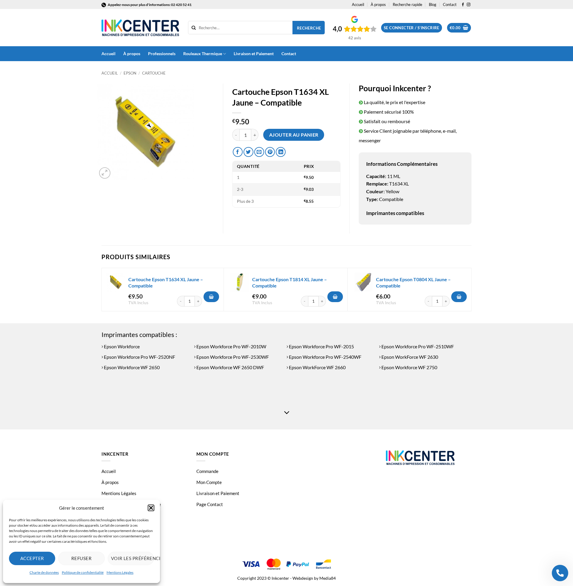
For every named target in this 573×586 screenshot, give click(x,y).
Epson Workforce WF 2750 (409, 367)
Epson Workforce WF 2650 (131, 367)
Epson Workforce (121, 346)
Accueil (358, 4)
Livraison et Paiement (254, 53)
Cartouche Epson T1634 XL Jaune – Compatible (165, 282)
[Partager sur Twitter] (248, 152)
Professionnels (161, 53)
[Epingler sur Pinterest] (270, 152)
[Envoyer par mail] (259, 152)
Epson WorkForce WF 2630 (409, 357)
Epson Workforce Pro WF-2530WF (232, 357)
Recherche (309, 28)
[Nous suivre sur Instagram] (468, 5)
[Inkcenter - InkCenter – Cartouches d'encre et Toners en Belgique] (140, 27)
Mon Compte (209, 482)
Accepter (32, 558)
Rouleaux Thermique (202, 53)
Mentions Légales (120, 572)
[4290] (335, 296)
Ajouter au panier (293, 134)
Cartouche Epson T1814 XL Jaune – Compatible (289, 282)
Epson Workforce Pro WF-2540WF (324, 357)
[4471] (459, 296)
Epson (130, 73)
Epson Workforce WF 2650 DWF (229, 367)
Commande (207, 471)
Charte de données (44, 572)
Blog (432, 4)
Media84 (327, 578)
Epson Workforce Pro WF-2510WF (417, 346)
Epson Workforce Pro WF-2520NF (139, 357)
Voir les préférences (132, 558)
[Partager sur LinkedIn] (281, 152)
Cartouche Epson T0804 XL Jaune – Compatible (413, 282)
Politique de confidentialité (83, 572)
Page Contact (209, 504)
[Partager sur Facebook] (238, 152)
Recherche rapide (407, 4)
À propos (378, 4)
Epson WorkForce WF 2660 (317, 367)
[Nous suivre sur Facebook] (463, 5)
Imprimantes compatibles (395, 213)
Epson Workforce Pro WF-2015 (321, 346)
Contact (450, 4)
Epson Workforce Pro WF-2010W (230, 346)
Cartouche (154, 73)
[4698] (211, 296)
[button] (151, 508)
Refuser (81, 558)
